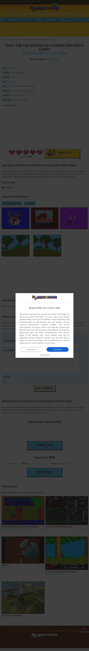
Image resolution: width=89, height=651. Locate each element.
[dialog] (44, 325)
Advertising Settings (35, 340)
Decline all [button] (31, 349)
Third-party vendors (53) (41, 327)
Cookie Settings (37, 343)
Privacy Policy (49, 343)
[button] (44, 355)
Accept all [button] (58, 349)
